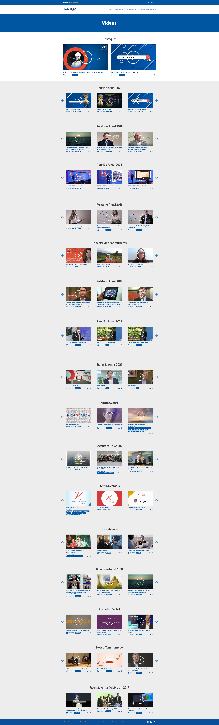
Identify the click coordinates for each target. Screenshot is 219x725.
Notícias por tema (119, 9)
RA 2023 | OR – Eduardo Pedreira (137, 186)
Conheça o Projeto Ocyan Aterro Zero (77, 467)
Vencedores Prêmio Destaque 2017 (107, 709)
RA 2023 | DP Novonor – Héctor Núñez (77, 186)
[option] (78, 102)
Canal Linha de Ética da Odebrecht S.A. (108, 669)
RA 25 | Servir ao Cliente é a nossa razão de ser (83, 72)
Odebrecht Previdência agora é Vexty (138, 550)
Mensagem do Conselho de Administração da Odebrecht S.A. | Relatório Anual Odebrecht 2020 (78, 592)
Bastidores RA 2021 (72, 386)
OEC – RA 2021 (101, 386)
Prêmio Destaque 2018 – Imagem (137, 507)
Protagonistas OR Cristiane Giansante (77, 264)
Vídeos (143, 9)
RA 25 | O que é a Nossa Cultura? (125, 72)
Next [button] (156, 100)
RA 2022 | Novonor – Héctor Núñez (76, 342)
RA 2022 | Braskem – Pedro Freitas (138, 342)
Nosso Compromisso (90, 722)
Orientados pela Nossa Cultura (136, 424)
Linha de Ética (79, 722)
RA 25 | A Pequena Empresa (105, 109)
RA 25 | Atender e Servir (73, 109)
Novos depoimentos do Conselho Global (77, 630)
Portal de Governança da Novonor (107, 722)
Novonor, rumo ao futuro (73, 424)
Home (110, 9)
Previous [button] (62, 100)
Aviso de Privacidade (124, 722)
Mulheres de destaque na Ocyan (137, 264)
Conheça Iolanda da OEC (104, 264)
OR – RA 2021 (132, 386)
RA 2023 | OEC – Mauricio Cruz (106, 186)
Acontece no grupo (133, 9)
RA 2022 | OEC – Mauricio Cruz (106, 342)
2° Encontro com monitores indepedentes (78, 669)
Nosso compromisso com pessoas (76, 226)
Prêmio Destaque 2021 (72, 507)
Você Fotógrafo (151, 9)
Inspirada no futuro (102, 550)
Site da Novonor (68, 722)
